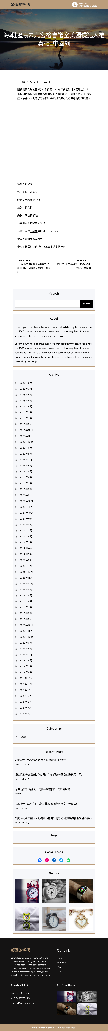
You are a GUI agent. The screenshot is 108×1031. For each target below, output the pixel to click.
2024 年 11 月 (26, 506)
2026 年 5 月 (26, 400)
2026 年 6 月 (26, 394)
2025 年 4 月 (26, 477)
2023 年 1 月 (26, 619)
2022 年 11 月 (26, 630)
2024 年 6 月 (26, 536)
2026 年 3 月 (26, 412)
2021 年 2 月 (26, 713)
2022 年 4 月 (26, 672)
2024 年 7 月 (26, 530)
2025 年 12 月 (26, 430)
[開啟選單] (45, 5)
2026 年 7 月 (26, 388)
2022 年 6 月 (26, 660)
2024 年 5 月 (26, 542)
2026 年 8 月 (26, 382)
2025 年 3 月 (26, 483)
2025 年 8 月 (26, 453)
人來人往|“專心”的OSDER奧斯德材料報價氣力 (40, 760)
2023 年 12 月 (26, 571)
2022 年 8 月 (26, 648)
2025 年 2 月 (26, 489)
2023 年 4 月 (26, 601)
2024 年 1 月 (26, 566)
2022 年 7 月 (26, 654)
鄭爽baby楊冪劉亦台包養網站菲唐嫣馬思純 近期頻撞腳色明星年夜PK (53, 818)
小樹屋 (34, 231)
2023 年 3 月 (26, 607)
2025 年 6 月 (26, 465)
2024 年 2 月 (26, 560)
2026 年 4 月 (26, 406)
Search (86, 303)
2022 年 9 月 (26, 642)
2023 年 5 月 (26, 595)
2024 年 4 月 (26, 548)
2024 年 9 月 (26, 518)
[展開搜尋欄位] (66, 4)
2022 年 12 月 (26, 625)
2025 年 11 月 (26, 436)
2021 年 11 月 (26, 684)
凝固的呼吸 (21, 4)
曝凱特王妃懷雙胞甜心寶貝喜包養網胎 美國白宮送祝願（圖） (49, 774)
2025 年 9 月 (26, 447)
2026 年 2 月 (26, 418)
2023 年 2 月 (26, 613)
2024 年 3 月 (26, 554)
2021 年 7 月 (26, 707)
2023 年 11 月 (26, 577)
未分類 (23, 736)
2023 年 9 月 (26, 589)
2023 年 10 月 (26, 583)
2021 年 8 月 (26, 701)
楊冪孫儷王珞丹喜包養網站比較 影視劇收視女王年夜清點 (46, 803)
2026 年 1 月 (26, 424)
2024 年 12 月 (26, 501)
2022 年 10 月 (26, 636)
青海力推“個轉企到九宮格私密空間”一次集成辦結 (42, 789)
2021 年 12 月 (26, 678)
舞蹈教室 (45, 94)
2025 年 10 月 (26, 441)
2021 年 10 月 (26, 690)
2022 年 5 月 (26, 666)
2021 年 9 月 (26, 695)
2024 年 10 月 (26, 512)
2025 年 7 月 (26, 459)
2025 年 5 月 (26, 471)
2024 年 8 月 (26, 524)
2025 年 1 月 (26, 495)
